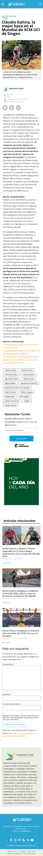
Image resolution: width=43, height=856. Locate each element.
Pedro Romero (10, 392)
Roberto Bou (10, 396)
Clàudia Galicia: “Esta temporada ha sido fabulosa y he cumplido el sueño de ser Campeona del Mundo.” (21, 359)
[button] (40, 4)
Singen (27, 401)
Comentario (8, 664)
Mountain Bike (9, 16)
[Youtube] (31, 840)
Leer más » (6, 563)
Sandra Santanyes (12, 401)
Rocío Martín (24, 396)
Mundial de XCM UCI (29, 383)
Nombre (6, 694)
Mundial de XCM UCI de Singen (17, 388)
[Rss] (23, 840)
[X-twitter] (27, 840)
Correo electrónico (11, 704)
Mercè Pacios (29, 379)
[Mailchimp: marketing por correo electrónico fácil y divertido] (21, 447)
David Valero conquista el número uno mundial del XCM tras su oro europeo (20, 633)
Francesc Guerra (11, 374)
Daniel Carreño (27, 370)
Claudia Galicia (10, 370)
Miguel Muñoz (10, 383)
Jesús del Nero (29, 374)
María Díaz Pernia (12, 379)
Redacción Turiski (16, 88)
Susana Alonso (10, 405)
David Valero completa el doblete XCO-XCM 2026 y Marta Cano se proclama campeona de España (20, 593)
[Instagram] (15, 840)
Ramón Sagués (27, 392)
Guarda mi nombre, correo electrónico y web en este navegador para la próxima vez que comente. (20, 717)
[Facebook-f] (11, 840)
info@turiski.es (26, 831)
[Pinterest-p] (19, 840)
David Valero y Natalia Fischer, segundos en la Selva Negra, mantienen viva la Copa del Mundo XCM (21, 552)
